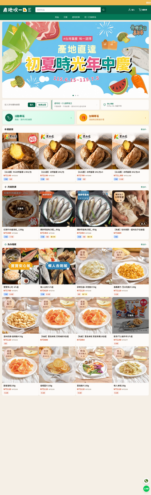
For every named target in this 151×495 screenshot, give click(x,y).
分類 (65, 17)
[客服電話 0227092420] (146, 481)
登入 (133, 10)
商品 (57, 17)
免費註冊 (42, 104)
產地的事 (76, 17)
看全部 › (144, 129)
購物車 (144, 10)
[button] (73, 95)
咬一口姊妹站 (90, 17)
